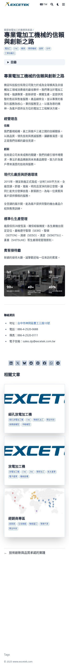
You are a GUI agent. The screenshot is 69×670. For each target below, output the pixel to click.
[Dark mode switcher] (58, 4)
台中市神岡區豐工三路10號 (33, 323)
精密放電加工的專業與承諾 (18, 29)
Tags (7, 654)
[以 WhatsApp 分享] (51, 363)
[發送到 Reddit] (31, 363)
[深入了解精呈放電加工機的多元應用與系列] (34, 460)
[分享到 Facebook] (44, 363)
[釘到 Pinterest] (38, 363)
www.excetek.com (22, 661)
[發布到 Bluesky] (24, 363)
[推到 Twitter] (17, 363)
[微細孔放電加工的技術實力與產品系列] (34, 408)
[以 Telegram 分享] (58, 363)
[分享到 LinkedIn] (11, 363)
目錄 (14, 62)
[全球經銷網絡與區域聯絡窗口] (34, 512)
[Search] (52, 4)
